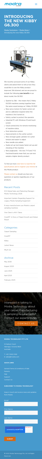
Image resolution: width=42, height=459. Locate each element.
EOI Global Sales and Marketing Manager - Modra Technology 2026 (19, 193)
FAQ (5, 374)
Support (7, 377)
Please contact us (10, 174)
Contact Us (26, 323)
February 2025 (9, 280)
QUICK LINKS (9, 363)
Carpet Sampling (10, 231)
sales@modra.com (12, 357)
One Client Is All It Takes (13, 212)
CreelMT (7, 236)
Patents (7, 371)
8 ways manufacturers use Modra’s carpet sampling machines (19, 207)
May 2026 (8, 262)
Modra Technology (11, 30)
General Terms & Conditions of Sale (16, 368)
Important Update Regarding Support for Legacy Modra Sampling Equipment (19, 200)
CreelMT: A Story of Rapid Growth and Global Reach (21, 218)
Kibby (6, 241)
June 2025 (8, 271)
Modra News (24, 30)
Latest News (9, 245)
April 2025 (8, 275)
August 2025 (9, 266)
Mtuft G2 (7, 250)
